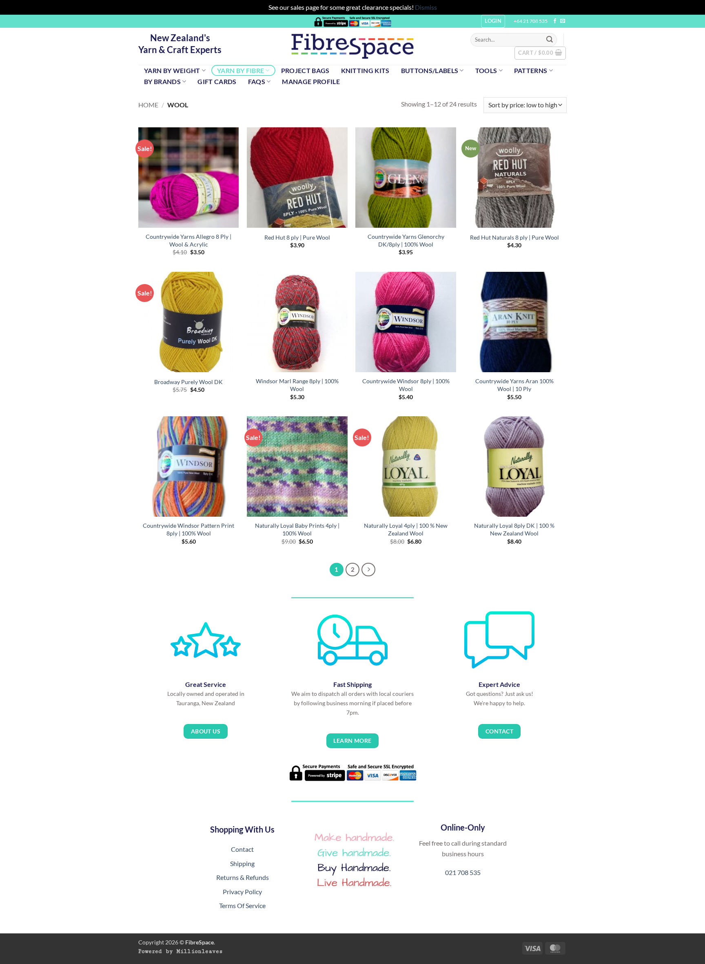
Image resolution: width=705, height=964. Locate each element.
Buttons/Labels (429, 70)
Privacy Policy (242, 891)
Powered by (180, 951)
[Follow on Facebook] (554, 21)
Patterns (531, 70)
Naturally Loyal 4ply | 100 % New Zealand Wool (406, 529)
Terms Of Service (242, 905)
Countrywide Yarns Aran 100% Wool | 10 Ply (514, 385)
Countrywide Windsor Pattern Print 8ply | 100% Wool (188, 529)
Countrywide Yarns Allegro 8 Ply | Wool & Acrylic (188, 240)
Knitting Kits (365, 70)
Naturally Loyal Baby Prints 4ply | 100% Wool (297, 529)
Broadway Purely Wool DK (188, 381)
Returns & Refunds (242, 877)
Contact (242, 849)
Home (148, 105)
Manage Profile (310, 81)
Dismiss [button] (426, 7)
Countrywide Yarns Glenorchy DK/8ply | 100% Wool (406, 240)
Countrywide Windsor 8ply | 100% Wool (406, 385)
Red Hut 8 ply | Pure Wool (297, 237)
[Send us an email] (562, 21)
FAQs (256, 81)
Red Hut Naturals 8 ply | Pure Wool (514, 237)
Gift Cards (216, 81)
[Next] (368, 570)
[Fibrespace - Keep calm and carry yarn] (352, 46)
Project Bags (305, 70)
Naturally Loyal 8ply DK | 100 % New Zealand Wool (514, 529)
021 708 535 (463, 872)
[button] (540, 53)
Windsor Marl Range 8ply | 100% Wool (297, 385)
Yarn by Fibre (240, 70)
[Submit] (549, 40)
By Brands (162, 81)
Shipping (242, 863)
